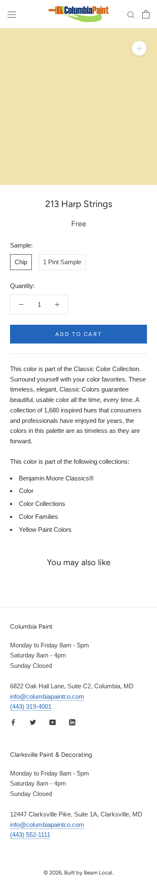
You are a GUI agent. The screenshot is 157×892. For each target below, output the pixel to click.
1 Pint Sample (62, 261)
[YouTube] (52, 722)
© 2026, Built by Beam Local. (78, 872)
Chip (21, 261)
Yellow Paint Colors (45, 529)
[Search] (131, 14)
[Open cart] (145, 14)
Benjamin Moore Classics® (56, 478)
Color (26, 490)
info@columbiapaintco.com (47, 696)
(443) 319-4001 (30, 706)
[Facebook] (13, 722)
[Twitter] (33, 722)
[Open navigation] (12, 14)
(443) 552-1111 (30, 834)
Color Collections (42, 503)
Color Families (38, 516)
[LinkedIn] (72, 722)
